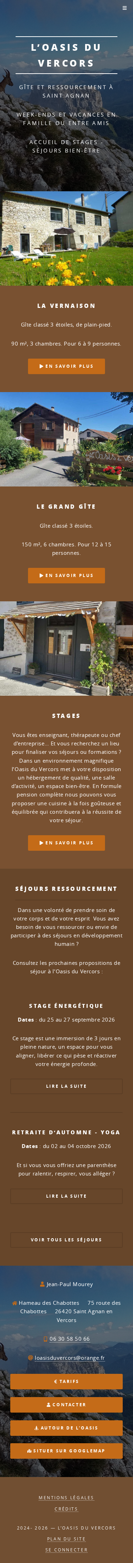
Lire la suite (66, 1086)
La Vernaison (66, 306)
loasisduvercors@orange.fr (70, 1357)
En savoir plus (69, 366)
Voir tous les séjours (66, 1240)
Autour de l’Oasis (69, 1428)
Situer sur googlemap (69, 1451)
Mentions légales (66, 1497)
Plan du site (66, 1539)
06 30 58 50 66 (70, 1338)
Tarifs (68, 1381)
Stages (66, 716)
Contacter (69, 1405)
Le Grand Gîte (66, 506)
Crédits (66, 1509)
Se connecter (66, 1549)
